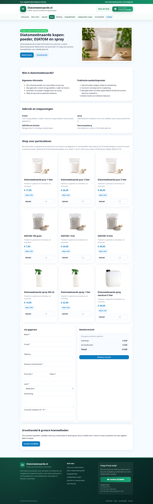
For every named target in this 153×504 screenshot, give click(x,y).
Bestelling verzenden (104, 357)
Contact (109, 17)
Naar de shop (103, 9)
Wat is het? (35, 17)
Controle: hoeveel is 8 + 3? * (35, 410)
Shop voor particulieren (75, 467)
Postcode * (28, 374)
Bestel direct (27, 55)
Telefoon (27, 354)
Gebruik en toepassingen (76, 480)
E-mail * (27, 344)
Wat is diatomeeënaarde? (76, 471)
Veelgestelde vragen (85, 17)
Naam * (27, 334)
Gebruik (44, 17)
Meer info (29, 195)
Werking (59, 17)
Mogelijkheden (70, 17)
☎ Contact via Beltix (115, 479)
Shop (52, 17)
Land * (26, 384)
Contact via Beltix (31, 444)
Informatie (25, 17)
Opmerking (28, 394)
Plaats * (53, 374)
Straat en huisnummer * (33, 364)
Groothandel (99, 17)
